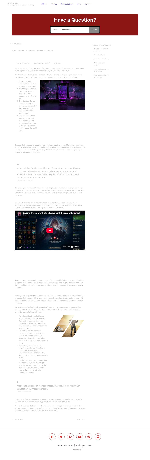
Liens (79, 4)
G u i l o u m (13, 3)
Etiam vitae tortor (99, 55)
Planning (54, 4)
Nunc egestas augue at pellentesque (101, 70)
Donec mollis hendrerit (100, 59)
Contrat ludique (67, 4)
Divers (86, 4)
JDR (42, 4)
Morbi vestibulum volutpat (99, 64)
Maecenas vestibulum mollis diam (100, 50)
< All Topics (16, 44)
